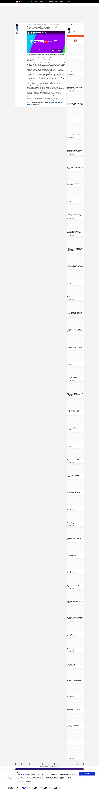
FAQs (7, 764)
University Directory (89, 764)
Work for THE (25, 764)
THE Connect (58, 764)
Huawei (28, 24)
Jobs (46, 1)
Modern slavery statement (77, 764)
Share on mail (17, 33)
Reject (87, 777)
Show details (62, 787)
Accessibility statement (49, 764)
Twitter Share (69, 29)
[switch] (35, 788)
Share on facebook (17, 27)
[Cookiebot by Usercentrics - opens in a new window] (10, 788)
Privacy (32, 764)
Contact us (12, 764)
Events (56, 1)
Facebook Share (69, 31)
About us (19, 764)
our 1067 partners (24, 774)
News (36, 1)
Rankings (41, 1)
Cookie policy (38, 764)
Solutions (68, 1)
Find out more (30, 104)
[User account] (82, 4)
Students (51, 1)
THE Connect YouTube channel (55, 102)
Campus (62, 1)
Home (31, 1)
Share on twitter (17, 25)
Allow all (87, 773)
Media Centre (66, 764)
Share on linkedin (17, 30)
